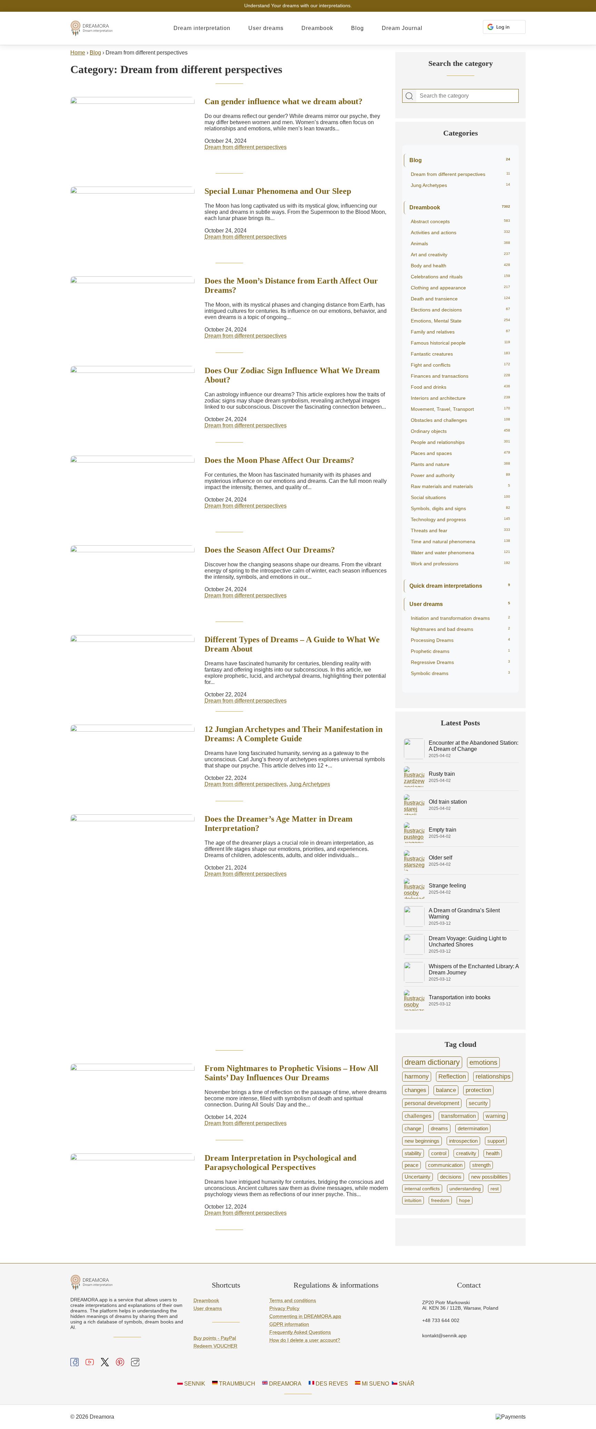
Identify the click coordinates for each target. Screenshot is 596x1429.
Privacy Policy (284, 1308)
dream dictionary (432, 1062)
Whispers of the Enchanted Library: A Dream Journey (474, 969)
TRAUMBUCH (236, 1384)
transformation (458, 1116)
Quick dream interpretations (459, 586)
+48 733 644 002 (440, 1320)
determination (473, 1128)
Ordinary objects (460, 431)
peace (411, 1165)
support (495, 1141)
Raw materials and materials (460, 486)
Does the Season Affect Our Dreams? (270, 549)
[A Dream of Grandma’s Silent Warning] (414, 925)
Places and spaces (460, 453)
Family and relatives (460, 332)
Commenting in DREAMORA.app (305, 1316)
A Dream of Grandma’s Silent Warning (464, 913)
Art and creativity (460, 254)
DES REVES (331, 1384)
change (413, 1128)
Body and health (460, 265)
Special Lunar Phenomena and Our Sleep (278, 191)
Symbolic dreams (460, 673)
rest (494, 1188)
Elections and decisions (460, 309)
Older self (440, 858)
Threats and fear (460, 530)
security (478, 1103)
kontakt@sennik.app (444, 1335)
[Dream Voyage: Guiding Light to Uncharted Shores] (414, 953)
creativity (466, 1153)
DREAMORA (284, 1384)
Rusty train (442, 774)
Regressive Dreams (460, 662)
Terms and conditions (292, 1300)
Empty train (442, 830)
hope (464, 1200)
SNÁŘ (406, 1384)
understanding (465, 1188)
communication (445, 1165)
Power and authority (460, 475)
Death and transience (460, 298)
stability (413, 1153)
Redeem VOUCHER (215, 1346)
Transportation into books (459, 997)
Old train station (448, 802)
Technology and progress (460, 519)
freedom (440, 1200)
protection (478, 1090)
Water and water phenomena (460, 552)
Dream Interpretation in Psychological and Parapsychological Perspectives (280, 1162)
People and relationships (460, 442)
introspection (463, 1141)
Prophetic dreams (460, 651)
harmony (417, 1076)
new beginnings (422, 1141)
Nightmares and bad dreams (460, 629)
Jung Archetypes (309, 784)
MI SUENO (374, 1384)
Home (77, 53)
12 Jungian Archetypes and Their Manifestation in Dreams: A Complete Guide (294, 734)
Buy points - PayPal (214, 1338)
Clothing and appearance (460, 287)
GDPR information (289, 1324)
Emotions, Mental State (460, 321)
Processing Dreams (460, 640)
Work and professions (460, 563)
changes (415, 1089)
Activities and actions (460, 232)
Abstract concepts (460, 221)
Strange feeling (447, 886)
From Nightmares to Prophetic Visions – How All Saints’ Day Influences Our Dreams (291, 1073)
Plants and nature (460, 464)
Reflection (452, 1076)
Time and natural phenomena (460, 541)
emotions (483, 1062)
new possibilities (489, 1177)
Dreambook (317, 28)
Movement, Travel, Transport (460, 409)
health (492, 1153)
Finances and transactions (460, 376)
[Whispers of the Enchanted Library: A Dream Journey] (414, 981)
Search (409, 96)
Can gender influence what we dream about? (283, 101)
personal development (432, 1103)
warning (495, 1116)
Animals (460, 243)
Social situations (460, 497)
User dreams (266, 28)
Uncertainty (417, 1177)
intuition (413, 1200)
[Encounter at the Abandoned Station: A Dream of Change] (414, 757)
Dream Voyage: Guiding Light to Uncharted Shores (468, 941)
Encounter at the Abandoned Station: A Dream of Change (473, 746)
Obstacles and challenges (460, 420)
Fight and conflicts (460, 365)
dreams (439, 1128)
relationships (493, 1076)
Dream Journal (402, 28)
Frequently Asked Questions (300, 1332)
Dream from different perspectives (246, 147)
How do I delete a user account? (304, 1340)
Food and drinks (460, 387)
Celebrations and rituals (460, 276)
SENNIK (194, 1384)
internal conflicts (422, 1188)
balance (446, 1090)
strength (481, 1165)
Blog (357, 28)
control (438, 1153)
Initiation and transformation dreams (460, 618)
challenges (418, 1116)
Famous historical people (460, 343)
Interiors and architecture (460, 398)
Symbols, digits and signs (460, 508)
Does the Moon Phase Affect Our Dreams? (279, 460)
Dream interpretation (201, 28)
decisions (450, 1177)
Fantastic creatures (460, 354)
